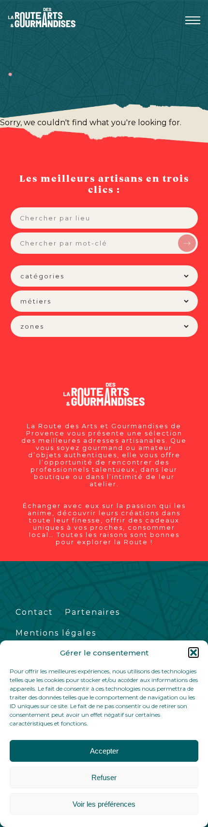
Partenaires (92, 612)
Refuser (104, 777)
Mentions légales (55, 633)
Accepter (104, 751)
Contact (34, 612)
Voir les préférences (104, 804)
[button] (193, 652)
